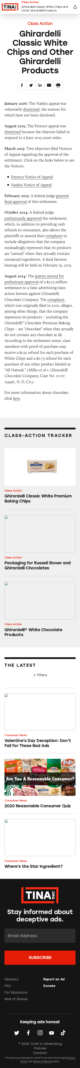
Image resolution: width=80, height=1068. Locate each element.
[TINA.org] (39, 894)
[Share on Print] (58, 85)
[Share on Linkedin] (40, 85)
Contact (40, 1053)
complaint (54, 235)
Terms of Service (42, 1061)
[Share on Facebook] (21, 85)
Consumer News (15, 735)
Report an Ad (54, 979)
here (16, 398)
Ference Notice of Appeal (32, 176)
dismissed (31, 109)
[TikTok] (63, 1033)
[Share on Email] (49, 85)
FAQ (7, 986)
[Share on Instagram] (40, 1033)
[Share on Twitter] (30, 85)
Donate (49, 986)
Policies (40, 1048)
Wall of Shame (16, 999)
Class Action (40, 23)
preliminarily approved (23, 218)
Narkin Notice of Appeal (31, 184)
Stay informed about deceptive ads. (40, 915)
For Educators (15, 992)
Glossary (11, 979)
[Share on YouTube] (51, 1033)
